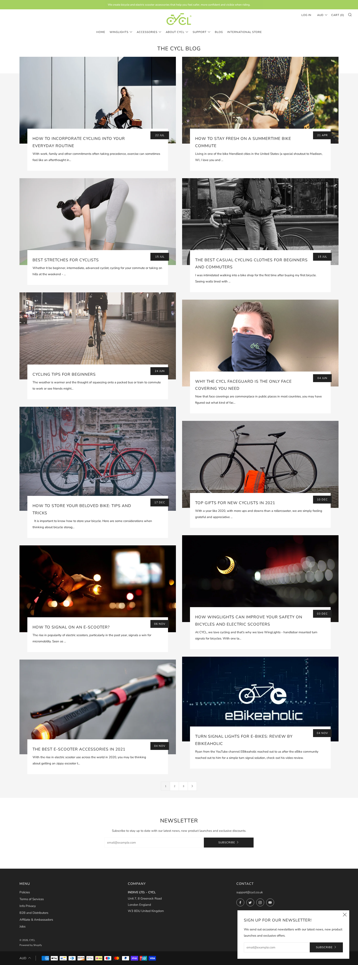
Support (200, 32)
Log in (306, 15)
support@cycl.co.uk (249, 892)
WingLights (119, 32)
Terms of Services (31, 899)
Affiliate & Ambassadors (36, 920)
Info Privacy (27, 906)
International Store (244, 32)
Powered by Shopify (30, 945)
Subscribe (226, 842)
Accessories (147, 32)
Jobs (22, 926)
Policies (24, 892)
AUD (320, 15)
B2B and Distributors (33, 913)
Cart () (337, 15)
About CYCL (175, 32)
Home (100, 32)
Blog (219, 32)
